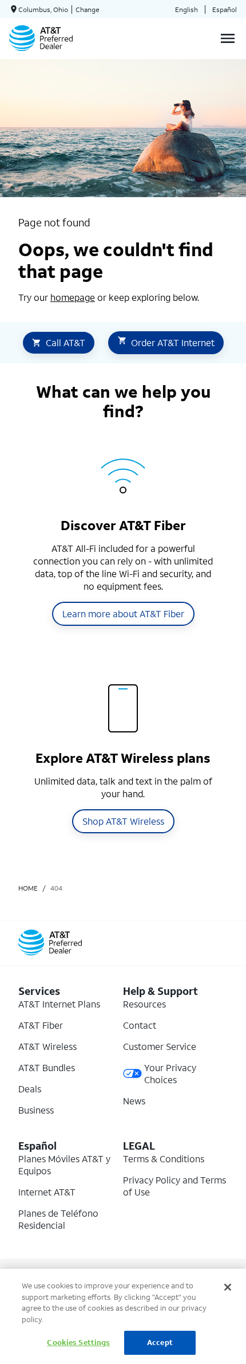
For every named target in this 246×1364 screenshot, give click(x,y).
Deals (29, 1089)
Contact (139, 1025)
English (186, 9)
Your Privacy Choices (170, 1073)
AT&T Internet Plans (59, 1004)
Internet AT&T (47, 1192)
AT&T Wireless (47, 1046)
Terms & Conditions (163, 1159)
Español (224, 9)
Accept (160, 1342)
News (134, 1101)
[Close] (227, 1287)
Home (28, 888)
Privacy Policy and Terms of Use (174, 1186)
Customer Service (159, 1046)
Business (36, 1110)
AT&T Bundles (46, 1067)
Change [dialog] (88, 9)
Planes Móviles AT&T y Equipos (64, 1165)
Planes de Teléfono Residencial (58, 1219)
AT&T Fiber (40, 1025)
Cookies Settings (78, 1342)
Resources (144, 1004)
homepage (72, 297)
